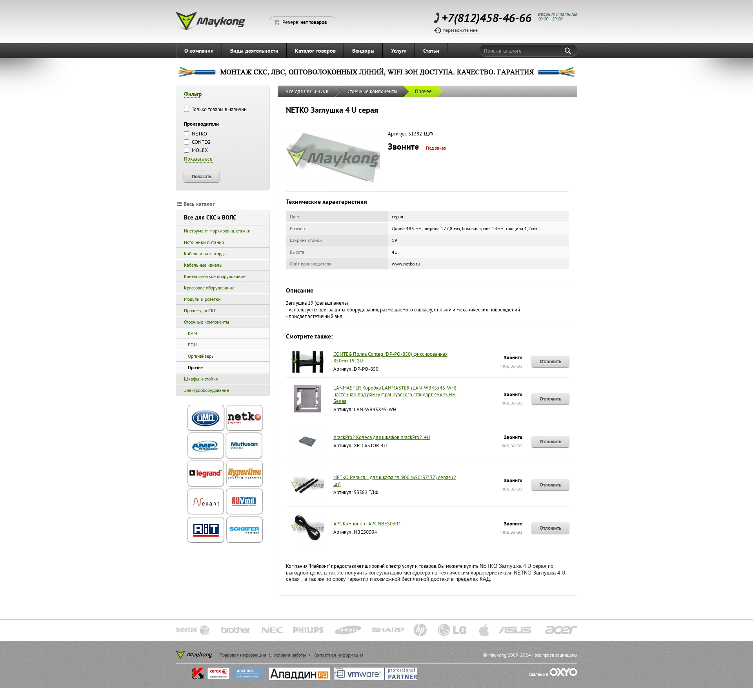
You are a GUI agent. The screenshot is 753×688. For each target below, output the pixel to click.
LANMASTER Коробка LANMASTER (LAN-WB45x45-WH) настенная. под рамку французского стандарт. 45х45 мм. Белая (395, 394)
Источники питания (204, 242)
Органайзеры (201, 356)
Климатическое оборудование (215, 276)
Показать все (198, 159)
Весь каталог (199, 203)
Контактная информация (338, 655)
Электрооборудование (206, 390)
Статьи (431, 50)
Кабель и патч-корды (205, 253)
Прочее (195, 367)
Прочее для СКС (200, 310)
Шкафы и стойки (201, 379)
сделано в (539, 674)
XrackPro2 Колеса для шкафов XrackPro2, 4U (381, 437)
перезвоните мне (460, 30)
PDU (192, 345)
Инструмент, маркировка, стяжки (217, 231)
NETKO (199, 133)
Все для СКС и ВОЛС (210, 217)
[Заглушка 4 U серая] (333, 183)
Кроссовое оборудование (209, 288)
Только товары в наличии (219, 109)
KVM (192, 333)
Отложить (550, 361)
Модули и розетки (202, 299)
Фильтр (193, 93)
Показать (201, 176)
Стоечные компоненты (206, 322)
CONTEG (200, 142)
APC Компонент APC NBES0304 (367, 523)
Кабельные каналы (203, 265)
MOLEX (199, 150)
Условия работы (290, 655)
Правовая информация (242, 655)
